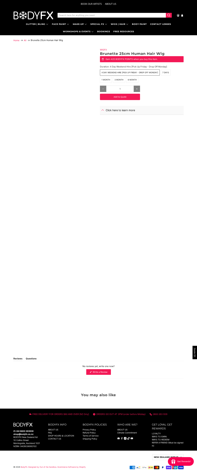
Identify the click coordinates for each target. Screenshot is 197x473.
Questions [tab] (31, 359)
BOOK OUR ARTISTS (91, 3)
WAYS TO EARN (159, 436)
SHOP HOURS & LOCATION (61, 435)
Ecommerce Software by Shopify (72, 467)
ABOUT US (110, 3)
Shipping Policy (90, 438)
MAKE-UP (78, 24)
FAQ (50, 432)
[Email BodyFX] (118, 439)
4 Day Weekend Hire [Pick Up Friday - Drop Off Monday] (130, 72)
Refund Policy (89, 432)
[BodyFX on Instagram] (125, 439)
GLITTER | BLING (35, 24)
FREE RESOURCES (123, 31)
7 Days (165, 72)
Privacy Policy (89, 429)
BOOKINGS (103, 31)
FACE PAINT (59, 24)
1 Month (106, 80)
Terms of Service (90, 435)
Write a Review (101, 372)
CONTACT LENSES (160, 24)
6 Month (132, 80)
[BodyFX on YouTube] (132, 439)
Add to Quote (120, 96)
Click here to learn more (120, 110)
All (25, 40)
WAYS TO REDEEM (160, 439)
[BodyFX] (33, 15)
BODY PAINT (139, 24)
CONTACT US (54, 438)
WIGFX (103, 49)
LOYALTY (156, 433)
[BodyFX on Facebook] (122, 439)
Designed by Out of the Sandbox (42, 467)
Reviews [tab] (17, 359)
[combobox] (112, 15)
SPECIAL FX (97, 24)
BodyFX (24, 467)
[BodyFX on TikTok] (128, 439)
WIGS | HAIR (118, 24)
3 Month (119, 80)
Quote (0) (195, 352)
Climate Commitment (127, 432)
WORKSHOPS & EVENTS (77, 31)
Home (16, 40)
